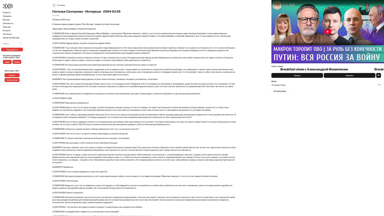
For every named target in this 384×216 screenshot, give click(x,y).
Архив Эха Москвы (11, 37)
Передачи (7, 16)
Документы (8, 23)
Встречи (6, 30)
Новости (6, 12)
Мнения (6, 19)
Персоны (7, 27)
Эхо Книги (7, 34)
